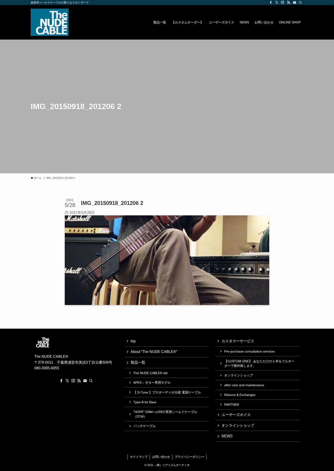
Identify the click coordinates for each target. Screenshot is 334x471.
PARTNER (231, 404)
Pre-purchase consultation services (249, 351)
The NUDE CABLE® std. (150, 373)
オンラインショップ (238, 375)
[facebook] (271, 2)
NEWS (227, 436)
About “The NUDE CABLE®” (154, 352)
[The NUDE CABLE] (50, 22)
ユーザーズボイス (236, 415)
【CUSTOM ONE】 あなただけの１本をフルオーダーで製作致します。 (259, 363)
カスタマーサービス (238, 341)
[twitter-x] (277, 2)
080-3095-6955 (46, 368)
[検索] (300, 2)
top (133, 341)
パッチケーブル (144, 426)
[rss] (289, 2)
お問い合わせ (161, 456)
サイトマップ (139, 456)
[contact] (294, 2)
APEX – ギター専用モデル (152, 382)
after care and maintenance (244, 385)
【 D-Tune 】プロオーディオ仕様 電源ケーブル (167, 392)
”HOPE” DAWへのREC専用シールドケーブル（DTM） (165, 414)
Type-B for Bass (144, 402)
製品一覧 (138, 362)
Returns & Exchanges (239, 395)
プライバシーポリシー (189, 456)
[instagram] (283, 2)
